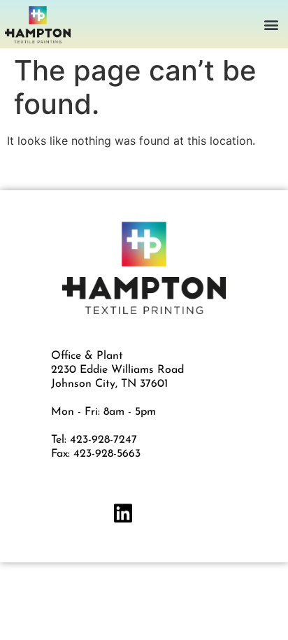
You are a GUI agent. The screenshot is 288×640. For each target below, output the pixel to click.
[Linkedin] (123, 513)
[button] (271, 24)
